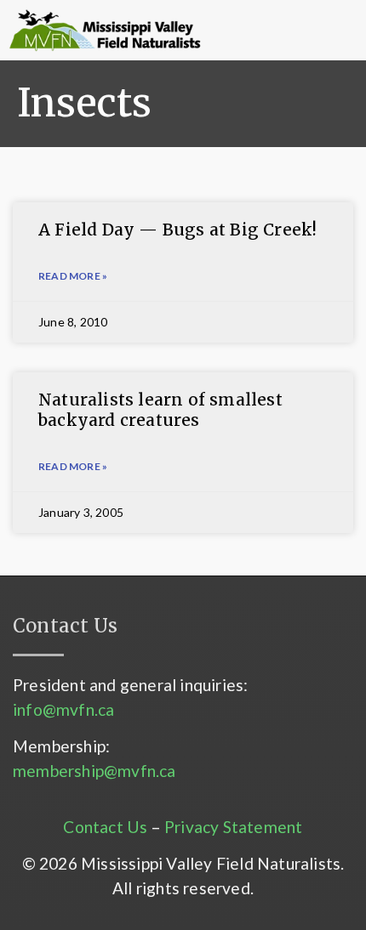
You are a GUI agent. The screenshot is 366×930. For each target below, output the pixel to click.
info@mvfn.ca (63, 709)
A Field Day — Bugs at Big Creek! (177, 229)
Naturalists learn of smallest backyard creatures (160, 410)
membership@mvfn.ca (94, 770)
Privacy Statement (233, 826)
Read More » (72, 275)
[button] (259, 30)
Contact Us (105, 826)
